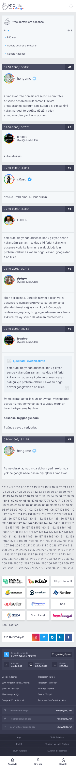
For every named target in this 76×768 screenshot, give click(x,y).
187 (41, 536)
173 (41, 532)
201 (42, 541)
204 (59, 541)
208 (12, 545)
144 (30, 523)
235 (18, 554)
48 (28, 496)
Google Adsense (9, 677)
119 (44, 514)
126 (9, 518)
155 (17, 527)
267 (55, 563)
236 (24, 554)
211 (28, 545)
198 (26, 541)
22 (68, 487)
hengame (24, 78)
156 (22, 527)
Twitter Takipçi (45, 694)
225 (32, 550)
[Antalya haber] (13, 593)
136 (61, 518)
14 (38, 487)
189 (51, 536)
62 (12, 500)
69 (41, 500)
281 (59, 567)
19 (57, 487)
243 (63, 554)
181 (9, 536)
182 (14, 536)
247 (15, 558)
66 (29, 500)
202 (47, 541)
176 (56, 532)
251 (38, 558)
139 (4, 523)
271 (5, 567)
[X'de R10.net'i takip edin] (44, 637)
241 (52, 554)
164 (64, 527)
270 (72, 563)
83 (23, 505)
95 (71, 505)
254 (54, 558)
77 (71, 500)
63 (16, 500)
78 (4, 505)
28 (20, 491)
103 (35, 509)
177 (61, 532)
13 (35, 487)
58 (68, 496)
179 (71, 532)
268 (60, 563)
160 (43, 527)
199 (31, 541)
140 (9, 523)
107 (57, 509)
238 (35, 554)
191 (61, 536)
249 (27, 558)
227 (43, 550)
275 (26, 567)
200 (36, 541)
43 (8, 496)
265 (43, 563)
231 (66, 550)
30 (28, 491)
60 (5, 500)
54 (52, 496)
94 (67, 505)
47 (24, 496)
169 (21, 532)
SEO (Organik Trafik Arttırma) (16, 682)
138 (72, 518)
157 (28, 527)
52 (44, 496)
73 (56, 500)
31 (32, 491)
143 (25, 523)
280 (53, 567)
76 (67, 500)
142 (19, 523)
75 (63, 500)
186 (35, 536)
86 (35, 505)
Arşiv (19, 737)
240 (46, 554)
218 (64, 545)
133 (46, 518)
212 (33, 545)
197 (21, 541)
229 (54, 550)
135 (56, 518)
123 (64, 514)
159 (38, 527)
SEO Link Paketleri (10, 688)
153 (6, 527)
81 (15, 505)
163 (59, 527)
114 (20, 514)
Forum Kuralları (19, 750)
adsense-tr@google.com (21, 418)
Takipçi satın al (63, 581)
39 (64, 491)
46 (20, 496)
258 (4, 563)
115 (25, 514)
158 (33, 527)
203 (53, 541)
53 (48, 496)
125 (4, 518)
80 (12, 505)
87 (39, 505)
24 (4, 491)
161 (48, 527)
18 (53, 487)
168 (15, 532)
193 (72, 536)
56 (60, 496)
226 (38, 550)
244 (68, 554)
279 (48, 567)
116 (30, 514)
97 (7, 509)
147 (46, 523)
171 (31, 532)
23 (72, 487)
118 (39, 514)
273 (16, 567)
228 (49, 550)
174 (46, 532)
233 (7, 554)
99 (15, 509)
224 (26, 550)
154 (12, 527)
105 (46, 509)
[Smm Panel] (38, 593)
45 (16, 496)
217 (59, 545)
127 (15, 518)
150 (61, 523)
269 (66, 563)
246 (10, 558)
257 (72, 558)
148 (51, 523)
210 (23, 545)
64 (20, 500)
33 (40, 491)
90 (52, 505)
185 (30, 536)
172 (36, 532)
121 (54, 514)
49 (32, 496)
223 (21, 550)
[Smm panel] (13, 581)
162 (53, 527)
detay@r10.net (64, 727)
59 (72, 496)
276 (32, 567)
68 (37, 500)
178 (66, 532)
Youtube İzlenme (46, 688)
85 (31, 505)
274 (21, 567)
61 (8, 500)
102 (30, 509)
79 (8, 505)
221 (10, 550)
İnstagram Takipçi (46, 677)
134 (51, 518)
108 (62, 509)
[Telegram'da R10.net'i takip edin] (52, 637)
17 (49, 487)
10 (24, 487)
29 (24, 491)
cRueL (21, 179)
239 (41, 554)
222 (15, 550)
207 (6, 545)
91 (55, 505)
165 (69, 527)
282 (64, 567)
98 (11, 509)
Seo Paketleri (10, 624)
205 (64, 541)
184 (25, 536)
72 (52, 500)
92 (59, 505)
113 (15, 514)
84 (27, 505)
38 (60, 491)
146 (41, 523)
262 (26, 563)
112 (10, 514)
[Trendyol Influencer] (38, 581)
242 (57, 554)
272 (10, 567)
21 (64, 487)
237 (29, 554)
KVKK (19, 744)
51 (40, 496)
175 (51, 532)
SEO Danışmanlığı (10, 694)
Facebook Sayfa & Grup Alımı (52, 700)
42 (4, 496)
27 (16, 491)
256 (66, 558)
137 (67, 518)
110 (72, 509)
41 (72, 491)
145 (35, 523)
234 (12, 554)
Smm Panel (38, 615)
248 (21, 558)
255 (60, 558)
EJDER (22, 220)
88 (43, 505)
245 (4, 558)
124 (70, 514)
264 (38, 563)
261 (21, 563)
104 (41, 509)
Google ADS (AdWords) (13, 700)
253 (49, 558)
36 (52, 491)
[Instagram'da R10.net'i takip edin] (36, 637)
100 (20, 509)
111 (5, 514)
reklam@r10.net (64, 710)
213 (38, 545)
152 (72, 523)
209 (17, 545)
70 (44, 500)
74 (59, 500)
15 (42, 487)
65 (25, 500)
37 (56, 491)
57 (64, 496)
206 (70, 541)
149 (56, 523)
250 (32, 558)
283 (70, 567)
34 (44, 491)
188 (46, 536)
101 (25, 509)
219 (70, 545)
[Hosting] (62, 593)
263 (32, 563)
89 (47, 505)
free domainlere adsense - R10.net (13, 6)
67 (32, 500)
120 (49, 514)
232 (71, 550)
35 (48, 491)
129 (25, 518)
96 (3, 509)
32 (36, 491)
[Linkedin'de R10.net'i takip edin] (60, 637)
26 (12, 491)
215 (49, 545)
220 (4, 550)
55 (56, 496)
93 (63, 505)
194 (5, 541)
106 (51, 509)
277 (37, 567)
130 (30, 518)
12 (31, 487)
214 (44, 545)
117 (34, 514)
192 (66, 536)
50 (36, 496)
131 (35, 518)
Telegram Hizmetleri (47, 682)
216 (54, 545)
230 (60, 550)
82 (19, 505)
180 (4, 536)
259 (10, 563)
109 (67, 509)
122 (59, 514)
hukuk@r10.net (64, 718)
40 (68, 491)
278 (43, 567)
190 (56, 536)
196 (16, 541)
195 (10, 541)
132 (40, 518)
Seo (62, 603)
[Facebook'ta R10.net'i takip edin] (68, 637)
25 (8, 491)
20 (60, 487)
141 (15, 523)
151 (67, 523)
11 (28, 487)
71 (48, 500)
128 (20, 518)
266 (49, 563)
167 (10, 532)
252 (43, 558)
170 (26, 532)
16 (46, 487)
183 (19, 536)
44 (12, 496)
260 (15, 563)
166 (5, 532)
